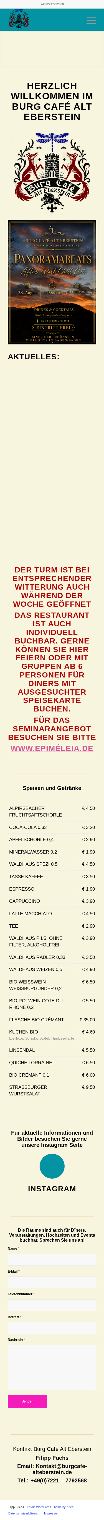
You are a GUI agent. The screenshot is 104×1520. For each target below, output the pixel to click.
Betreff (14, 1317)
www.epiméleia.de (52, 748)
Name (13, 1248)
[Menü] (88, 20)
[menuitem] (75, 20)
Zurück (5, 49)
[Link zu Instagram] (92, 1507)
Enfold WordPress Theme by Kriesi (50, 1507)
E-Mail (14, 1271)
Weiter (99, 49)
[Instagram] (52, 1166)
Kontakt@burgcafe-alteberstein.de (59, 1469)
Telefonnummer (21, 1294)
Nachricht (17, 1340)
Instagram (52, 1189)
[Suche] (75, 20)
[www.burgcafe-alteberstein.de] (43, 20)
